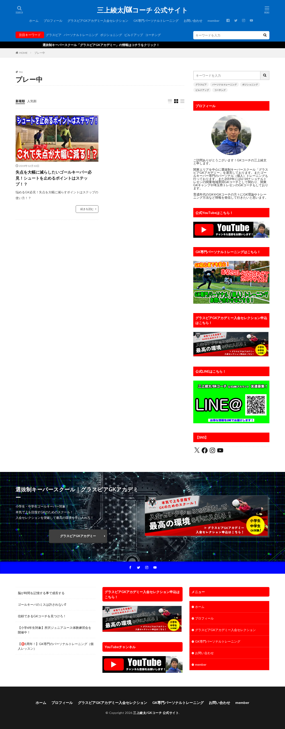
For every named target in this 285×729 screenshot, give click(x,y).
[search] (265, 35)
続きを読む (87, 209)
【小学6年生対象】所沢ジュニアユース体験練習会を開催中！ (54, 630)
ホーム (34, 20)
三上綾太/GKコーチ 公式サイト (142, 10)
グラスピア (53, 35)
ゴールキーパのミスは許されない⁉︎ (42, 604)
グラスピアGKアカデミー (78, 536)
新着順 (20, 101)
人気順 (32, 101)
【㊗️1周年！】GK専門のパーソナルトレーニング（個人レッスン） (56, 646)
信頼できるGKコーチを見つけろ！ (42, 616)
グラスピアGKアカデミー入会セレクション (97, 20)
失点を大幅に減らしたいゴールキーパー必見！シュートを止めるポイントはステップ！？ (54, 178)
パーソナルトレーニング (81, 35)
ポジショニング (111, 35)
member (214, 20)
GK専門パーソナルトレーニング (156, 20)
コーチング (153, 35)
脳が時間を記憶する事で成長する (41, 593)
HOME (23, 52)
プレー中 (39, 52)
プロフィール (53, 20)
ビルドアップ (133, 35)
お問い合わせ (193, 20)
